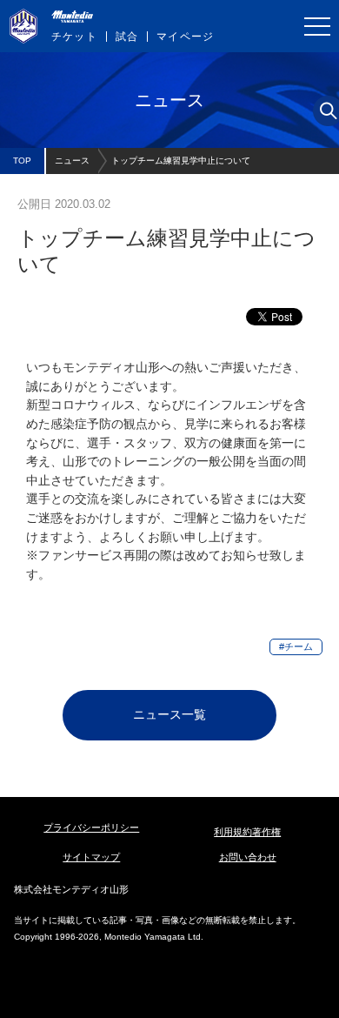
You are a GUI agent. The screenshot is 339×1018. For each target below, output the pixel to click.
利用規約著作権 (247, 832)
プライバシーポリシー (91, 827)
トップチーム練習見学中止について (180, 160)
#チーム (296, 646)
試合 (127, 36)
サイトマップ (91, 857)
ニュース (72, 160)
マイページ (185, 36)
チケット (74, 36)
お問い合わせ (247, 857)
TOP (22, 160)
